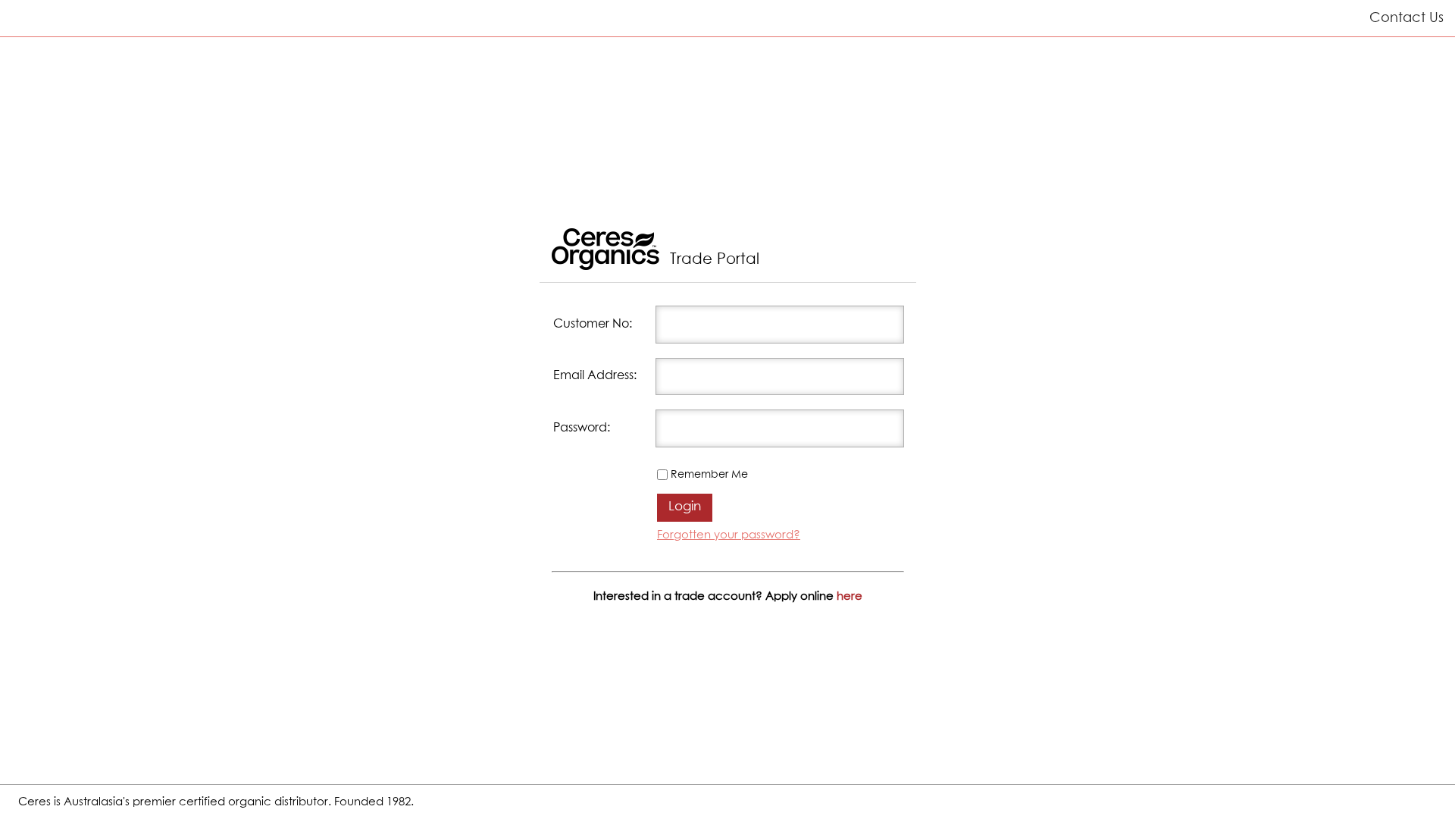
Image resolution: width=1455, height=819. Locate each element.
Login (684, 506)
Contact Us (1406, 18)
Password (580, 428)
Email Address (593, 375)
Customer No (591, 324)
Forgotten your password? (728, 535)
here (849, 596)
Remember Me (709, 474)
